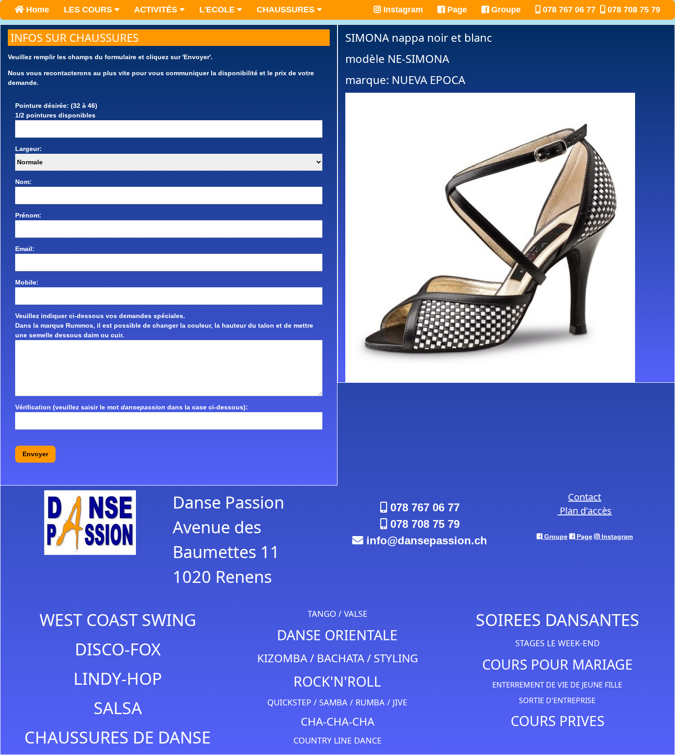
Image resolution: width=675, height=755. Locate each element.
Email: (24, 248)
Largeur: (28, 148)
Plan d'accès (584, 510)
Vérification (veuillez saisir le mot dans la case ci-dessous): (131, 407)
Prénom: (28, 215)
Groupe (505, 9)
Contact (584, 497)
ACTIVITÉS (157, 9)
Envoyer (35, 454)
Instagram (402, 9)
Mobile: (27, 282)
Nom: (23, 181)
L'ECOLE (218, 9)
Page (456, 9)
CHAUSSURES (287, 9)
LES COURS (89, 9)
